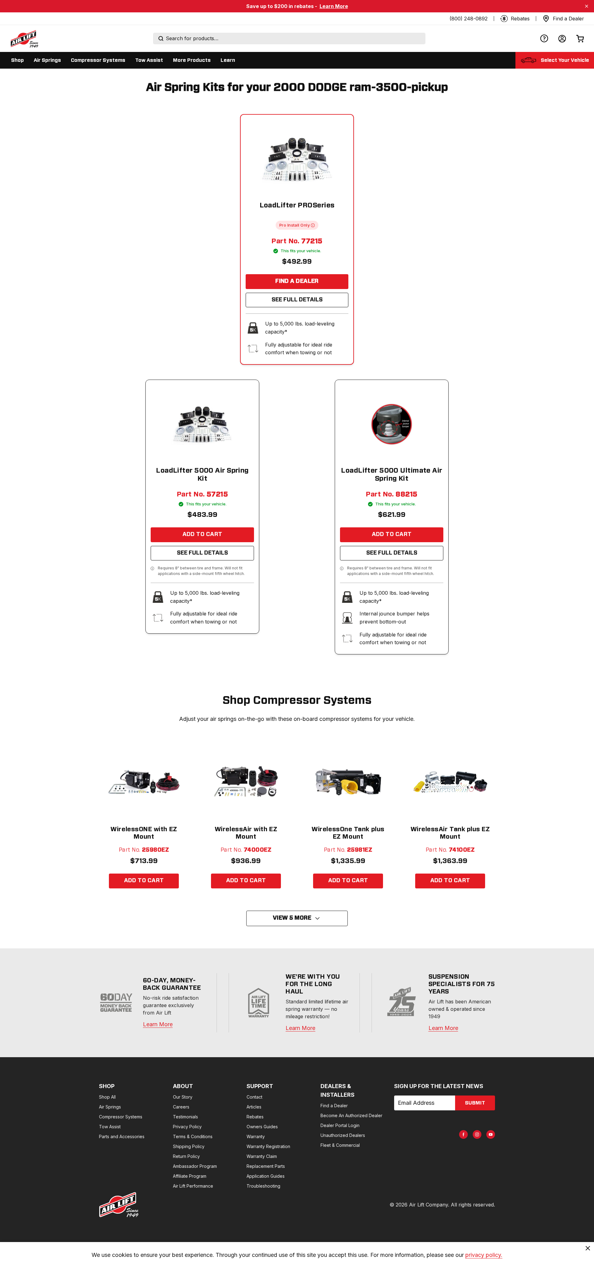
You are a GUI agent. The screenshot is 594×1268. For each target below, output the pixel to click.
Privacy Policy (187, 1126)
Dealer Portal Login (340, 1125)
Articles (254, 1106)
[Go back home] (24, 38)
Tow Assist (110, 1126)
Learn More (334, 6)
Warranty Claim (262, 1156)
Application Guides (266, 1176)
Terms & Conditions (193, 1136)
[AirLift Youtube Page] (490, 1134)
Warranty (256, 1136)
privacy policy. (483, 1255)
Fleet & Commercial (340, 1145)
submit (475, 1102)
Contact (254, 1097)
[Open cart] (580, 38)
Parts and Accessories (121, 1136)
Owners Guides (262, 1126)
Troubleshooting (263, 1186)
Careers (181, 1106)
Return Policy (186, 1156)
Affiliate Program (189, 1176)
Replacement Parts (266, 1166)
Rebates (255, 1116)
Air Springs (110, 1106)
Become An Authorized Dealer (351, 1115)
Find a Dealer (297, 281)
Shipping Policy (188, 1146)
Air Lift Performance (193, 1186)
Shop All (107, 1097)
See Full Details (297, 300)
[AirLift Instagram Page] (477, 1134)
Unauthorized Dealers (343, 1135)
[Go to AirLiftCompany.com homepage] (119, 1204)
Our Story (182, 1097)
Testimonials (185, 1116)
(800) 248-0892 (469, 18)
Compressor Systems (120, 1116)
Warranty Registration (268, 1146)
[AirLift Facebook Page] (463, 1134)
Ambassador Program (195, 1166)
